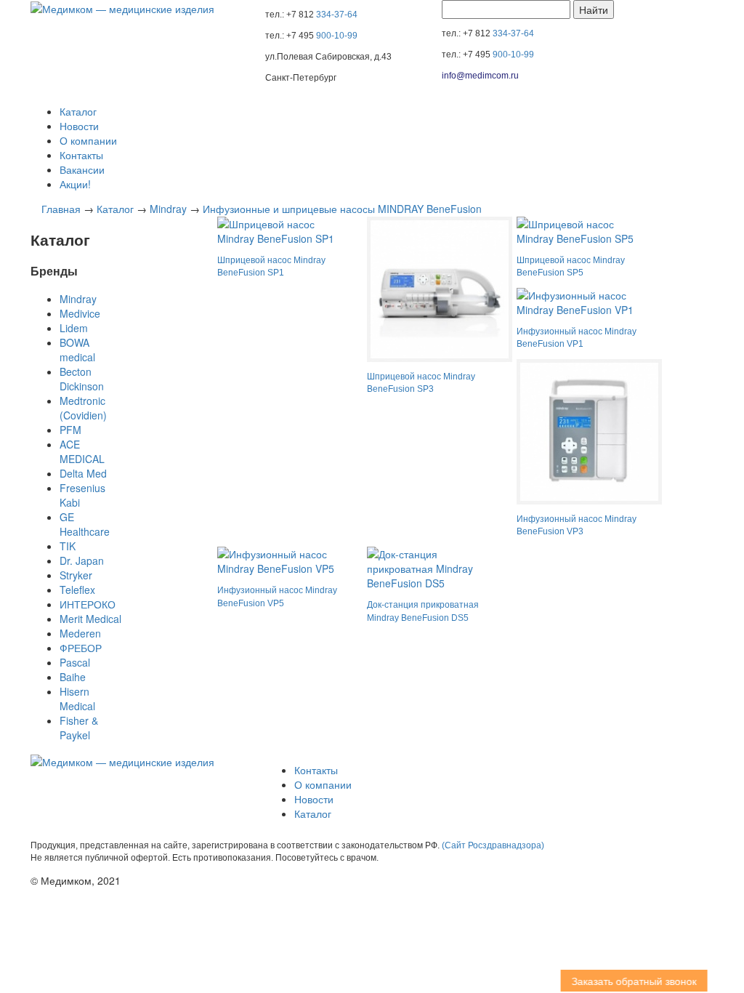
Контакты (81, 155)
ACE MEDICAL (82, 451)
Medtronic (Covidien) (83, 407)
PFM (70, 429)
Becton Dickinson (82, 378)
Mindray (168, 208)
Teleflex (77, 589)
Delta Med (83, 473)
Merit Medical (90, 618)
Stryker (76, 575)
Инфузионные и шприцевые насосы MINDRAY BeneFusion (342, 208)
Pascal (75, 662)
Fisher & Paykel (79, 727)
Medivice (80, 313)
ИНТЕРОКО (88, 604)
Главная (61, 208)
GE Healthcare (85, 524)
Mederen (80, 633)
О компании (88, 140)
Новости (79, 125)
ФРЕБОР (81, 647)
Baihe (73, 677)
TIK (68, 546)
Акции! (75, 184)
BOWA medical (77, 349)
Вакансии (82, 169)
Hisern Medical (77, 698)
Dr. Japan (82, 560)
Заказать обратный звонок (624, 980)
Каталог (78, 111)
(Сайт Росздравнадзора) (493, 845)
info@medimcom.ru (480, 76)
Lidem (74, 328)
